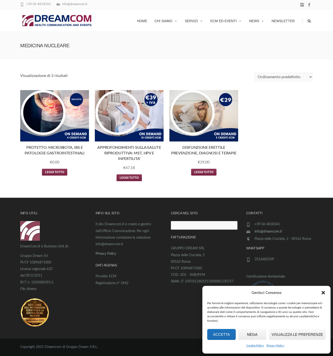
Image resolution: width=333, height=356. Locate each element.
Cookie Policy (255, 345)
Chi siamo (163, 21)
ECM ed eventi (223, 21)
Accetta (221, 334)
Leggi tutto (54, 172)
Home (142, 21)
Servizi (191, 21)
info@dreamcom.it (268, 231)
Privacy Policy (275, 345)
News (254, 21)
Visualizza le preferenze (297, 334)
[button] (323, 292)
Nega (252, 334)
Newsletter (283, 21)
